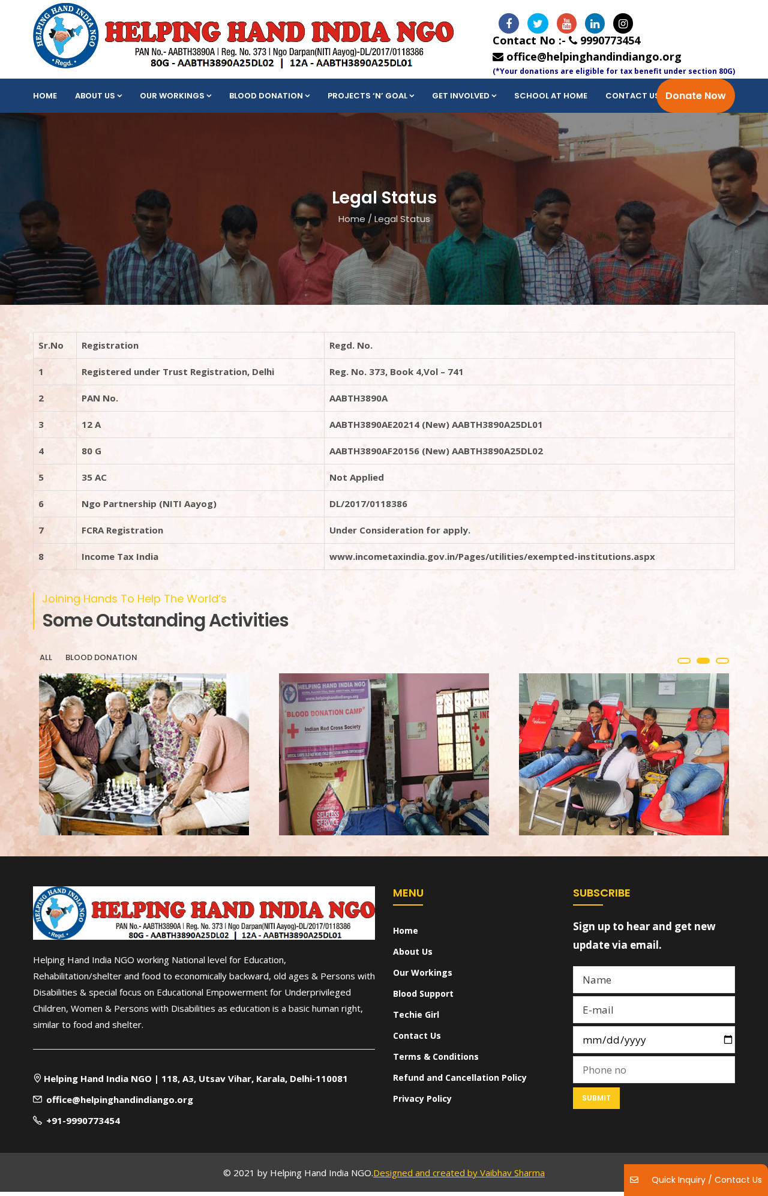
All (46, 657)
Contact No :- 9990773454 (566, 40)
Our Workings (172, 95)
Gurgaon (313, 790)
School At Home (550, 95)
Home (45, 95)
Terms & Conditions (436, 1056)
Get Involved (461, 95)
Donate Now (695, 96)
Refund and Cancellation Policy (460, 1077)
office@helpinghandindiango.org (592, 56)
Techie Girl (416, 1014)
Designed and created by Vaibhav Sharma (459, 1173)
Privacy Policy (422, 1098)
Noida (65, 790)
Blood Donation (266, 95)
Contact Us (632, 95)
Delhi (542, 790)
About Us (95, 95)
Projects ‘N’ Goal (367, 95)
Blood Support (423, 993)
